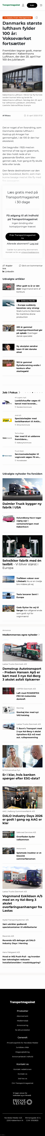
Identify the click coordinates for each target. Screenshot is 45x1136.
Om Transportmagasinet (22, 1083)
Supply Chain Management (18, 18)
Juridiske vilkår (22, 1047)
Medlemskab (22, 1021)
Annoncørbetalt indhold (22, 1056)
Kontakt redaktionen (23, 1069)
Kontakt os (22, 1074)
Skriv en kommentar (32, 265)
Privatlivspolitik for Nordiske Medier (22, 1043)
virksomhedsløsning (30, 252)
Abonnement (22, 1016)
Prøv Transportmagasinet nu (23, 236)
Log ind (34, 243)
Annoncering (22, 1025)
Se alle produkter (22, 1030)
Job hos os (22, 1078)
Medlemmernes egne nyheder (20, 634)
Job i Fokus (10, 392)
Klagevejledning (23, 1052)
